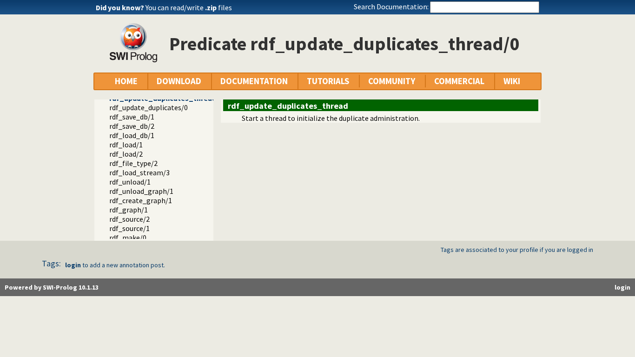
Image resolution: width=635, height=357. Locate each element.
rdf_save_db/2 (131, 126)
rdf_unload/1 (130, 181)
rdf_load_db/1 (131, 135)
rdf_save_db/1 (131, 116)
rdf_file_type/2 (133, 163)
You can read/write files (189, 7)
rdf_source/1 (129, 228)
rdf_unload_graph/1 (141, 191)
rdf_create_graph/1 (140, 200)
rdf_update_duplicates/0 (148, 107)
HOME (126, 81)
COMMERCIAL (459, 81)
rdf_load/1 (126, 144)
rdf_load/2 (126, 154)
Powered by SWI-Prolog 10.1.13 (52, 287)
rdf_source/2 (129, 219)
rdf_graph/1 (128, 209)
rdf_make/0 (127, 237)
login (73, 265)
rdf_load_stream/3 (139, 172)
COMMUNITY (391, 81)
